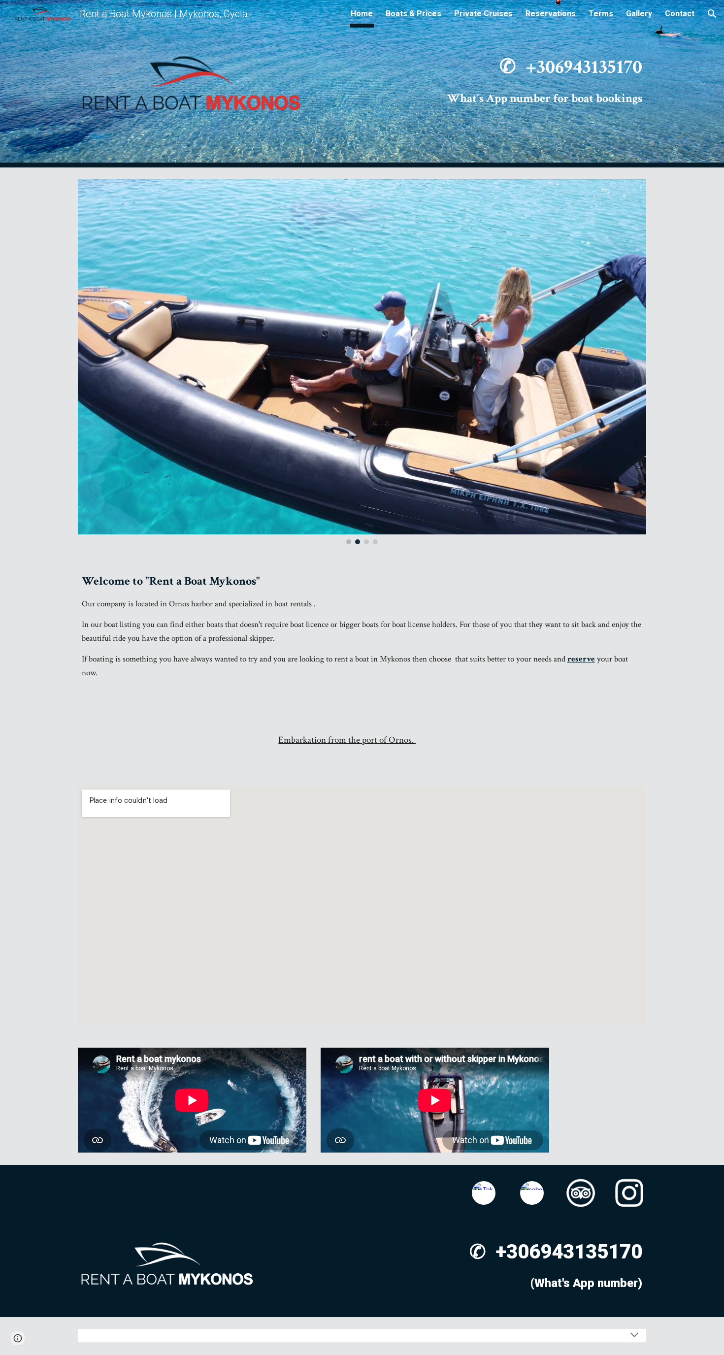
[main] (483, 83)
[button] (712, 14)
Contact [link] (679, 13)
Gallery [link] (639, 13)
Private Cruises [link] (483, 13)
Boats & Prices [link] (413, 13)
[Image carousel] (362, 361)
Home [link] (362, 13)
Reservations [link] (551, 13)
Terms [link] (601, 13)
